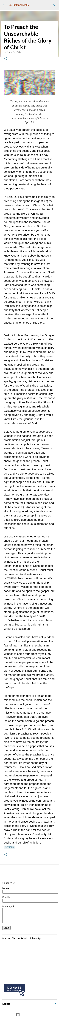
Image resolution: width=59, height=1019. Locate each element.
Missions (9, 847)
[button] (6, 59)
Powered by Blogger (31, 1014)
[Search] (54, 5)
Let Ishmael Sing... (19, 5)
